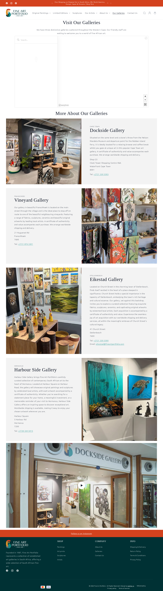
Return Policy (135, 551)
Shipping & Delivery (138, 547)
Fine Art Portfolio (99, 586)
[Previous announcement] (52, 3)
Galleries (98, 551)
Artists (59, 559)
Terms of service (124, 588)
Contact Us (99, 555)
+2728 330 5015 (25, 431)
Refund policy (141, 586)
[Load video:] (81, 485)
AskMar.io (131, 586)
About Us (99, 547)
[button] (41, 13)
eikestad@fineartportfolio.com (110, 344)
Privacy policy (111, 588)
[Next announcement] (110, 3)
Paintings (61, 547)
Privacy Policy (135, 559)
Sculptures (61, 555)
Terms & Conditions (138, 555)
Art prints (61, 551)
